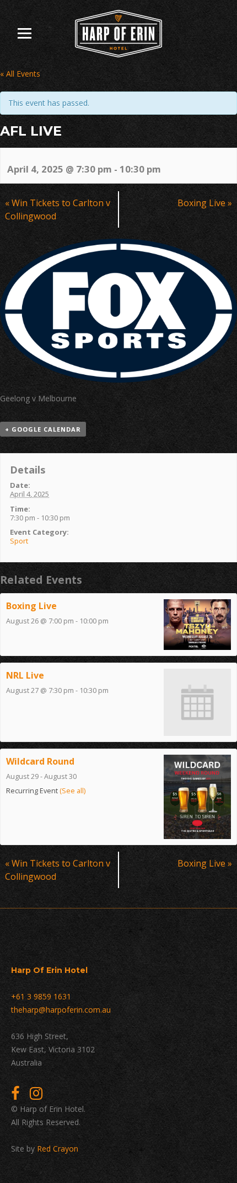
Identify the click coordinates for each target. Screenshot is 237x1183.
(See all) (72, 790)
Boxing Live (204, 203)
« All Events (20, 73)
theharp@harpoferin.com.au (61, 1009)
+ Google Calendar (43, 429)
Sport (19, 541)
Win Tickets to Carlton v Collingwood (57, 209)
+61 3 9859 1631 (41, 996)
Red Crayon (57, 1148)
